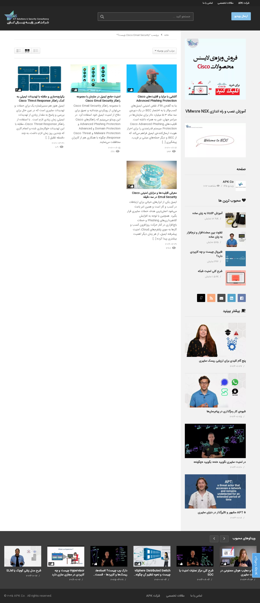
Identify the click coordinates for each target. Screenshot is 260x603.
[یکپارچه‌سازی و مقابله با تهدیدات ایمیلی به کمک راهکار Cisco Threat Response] (39, 78)
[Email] (221, 298)
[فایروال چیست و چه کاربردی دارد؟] (235, 258)
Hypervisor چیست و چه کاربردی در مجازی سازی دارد (68, 573)
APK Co (228, 181)
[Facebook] (242, 298)
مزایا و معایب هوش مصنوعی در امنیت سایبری (238, 573)
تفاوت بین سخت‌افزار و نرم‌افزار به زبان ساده (204, 234)
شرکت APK (243, 3)
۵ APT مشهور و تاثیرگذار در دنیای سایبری (222, 512)
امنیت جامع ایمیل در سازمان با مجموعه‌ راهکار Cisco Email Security (98, 98)
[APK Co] (241, 186)
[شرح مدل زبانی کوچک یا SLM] (22, 556)
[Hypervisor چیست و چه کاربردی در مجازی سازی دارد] (65, 556)
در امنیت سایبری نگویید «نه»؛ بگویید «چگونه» (220, 462)
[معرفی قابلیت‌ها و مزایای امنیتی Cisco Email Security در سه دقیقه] (152, 175)
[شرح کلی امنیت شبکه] (235, 278)
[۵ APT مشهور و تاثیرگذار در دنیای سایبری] (215, 491)
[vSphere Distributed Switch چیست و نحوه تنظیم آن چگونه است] (151, 556)
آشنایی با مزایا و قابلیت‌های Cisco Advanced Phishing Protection (156, 98)
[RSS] (211, 298)
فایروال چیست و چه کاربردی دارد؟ (206, 254)
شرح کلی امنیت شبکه (210, 271)
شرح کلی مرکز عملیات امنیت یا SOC (196, 573)
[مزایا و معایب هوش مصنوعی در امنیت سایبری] (238, 556)
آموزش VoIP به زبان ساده (207, 213)
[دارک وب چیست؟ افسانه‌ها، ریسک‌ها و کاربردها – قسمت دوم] (108, 556)
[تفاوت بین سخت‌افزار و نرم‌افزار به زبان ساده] (235, 239)
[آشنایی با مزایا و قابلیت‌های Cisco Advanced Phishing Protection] (152, 78)
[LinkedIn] (232, 298)
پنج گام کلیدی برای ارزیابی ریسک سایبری (222, 361)
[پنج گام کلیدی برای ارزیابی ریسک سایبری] (215, 340)
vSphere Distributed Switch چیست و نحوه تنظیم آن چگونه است (152, 573)
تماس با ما (208, 3)
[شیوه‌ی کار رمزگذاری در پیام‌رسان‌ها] (215, 390)
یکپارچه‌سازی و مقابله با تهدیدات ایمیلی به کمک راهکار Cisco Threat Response (40, 98)
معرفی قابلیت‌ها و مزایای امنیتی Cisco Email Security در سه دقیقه (154, 195)
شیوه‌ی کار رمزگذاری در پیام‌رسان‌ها (226, 411)
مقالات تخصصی (225, 3)
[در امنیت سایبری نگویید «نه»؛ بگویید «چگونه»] (215, 441)
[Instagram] (201, 298)
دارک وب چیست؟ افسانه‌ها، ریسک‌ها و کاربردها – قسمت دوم (111, 573)
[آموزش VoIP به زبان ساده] (235, 220)
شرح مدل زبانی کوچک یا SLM (23, 571)
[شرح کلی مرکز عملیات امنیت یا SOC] (195, 556)
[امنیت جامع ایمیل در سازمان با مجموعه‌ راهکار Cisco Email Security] (95, 78)
